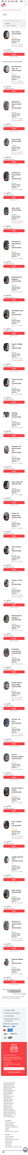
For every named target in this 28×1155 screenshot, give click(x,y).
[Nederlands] (13, 1)
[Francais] (11, 1)
